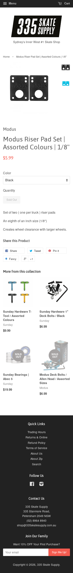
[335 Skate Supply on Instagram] (41, 484)
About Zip (36, 459)
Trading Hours (37, 432)
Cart (66, 3)
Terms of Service (36, 448)
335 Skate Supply (48, 564)
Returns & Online (36, 437)
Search (36, 464)
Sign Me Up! (59, 552)
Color (7, 173)
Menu (12, 3)
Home (6, 56)
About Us (36, 453)
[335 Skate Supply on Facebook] (32, 484)
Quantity (9, 190)
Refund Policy (36, 443)
